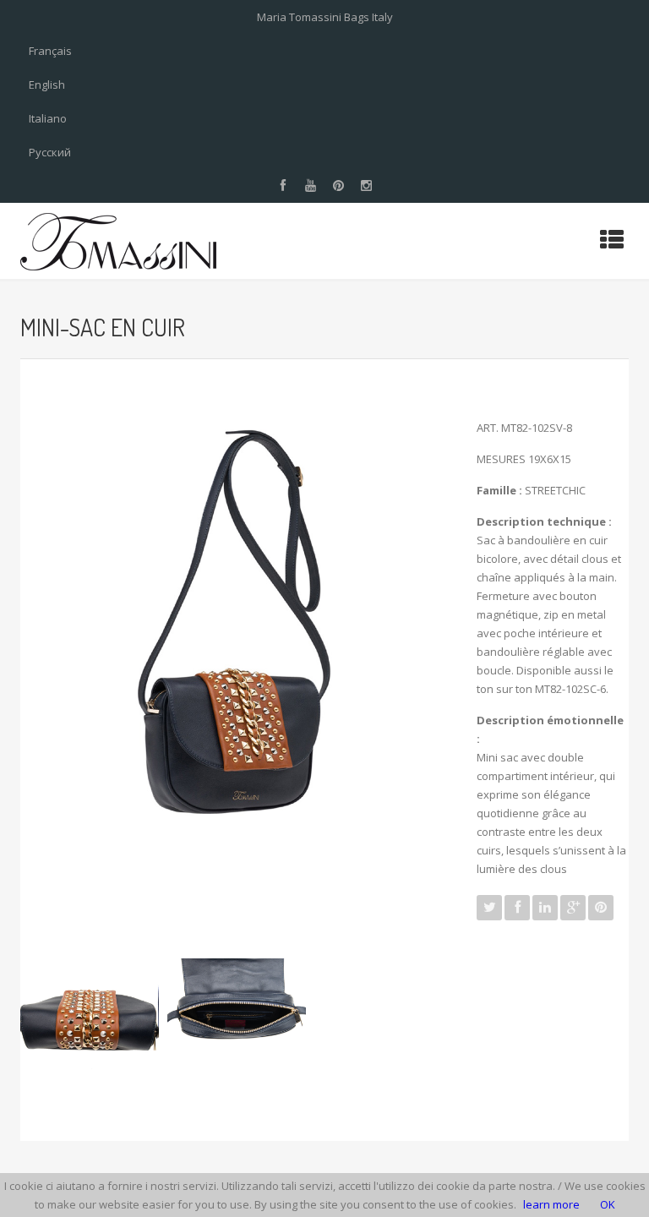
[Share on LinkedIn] (545, 907)
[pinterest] (339, 186)
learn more (551, 1204)
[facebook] (283, 186)
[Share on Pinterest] (601, 907)
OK (607, 1204)
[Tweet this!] (489, 907)
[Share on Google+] (573, 907)
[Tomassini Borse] (118, 241)
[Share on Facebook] (517, 907)
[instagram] (366, 186)
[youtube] (311, 186)
